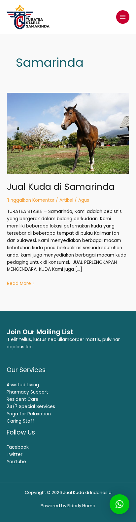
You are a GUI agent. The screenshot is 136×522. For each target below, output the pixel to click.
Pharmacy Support (27, 392)
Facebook (18, 447)
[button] (119, 504)
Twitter (14, 454)
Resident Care (23, 399)
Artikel (66, 200)
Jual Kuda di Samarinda (61, 186)
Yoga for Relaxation (29, 414)
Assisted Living (23, 385)
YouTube (16, 462)
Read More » (20, 283)
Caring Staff (20, 421)
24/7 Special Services (31, 406)
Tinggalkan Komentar (30, 200)
